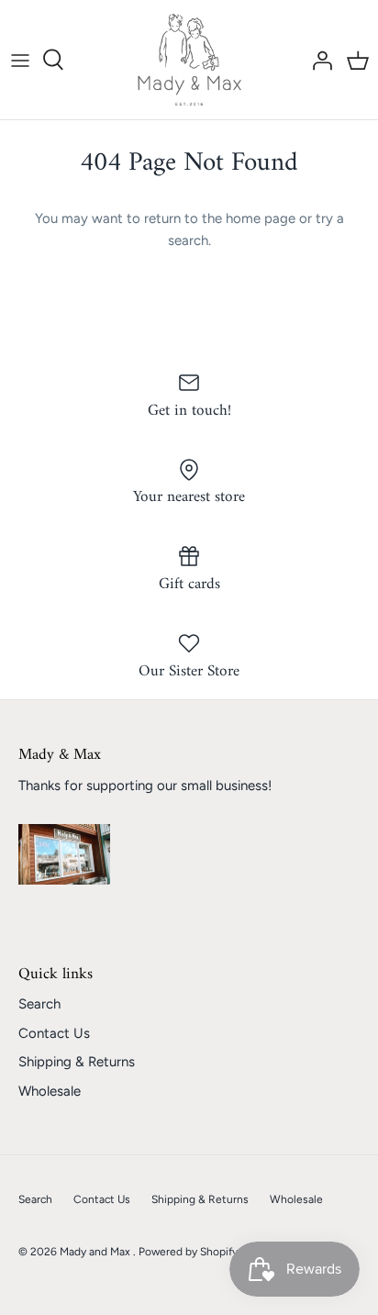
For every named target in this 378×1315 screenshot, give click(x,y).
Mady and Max (96, 1251)
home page (260, 218)
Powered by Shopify (188, 1251)
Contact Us (54, 1033)
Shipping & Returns (76, 1061)
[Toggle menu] (20, 59)
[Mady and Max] (189, 59)
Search (39, 1004)
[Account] (317, 59)
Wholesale (49, 1091)
